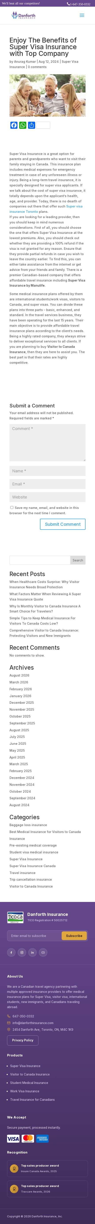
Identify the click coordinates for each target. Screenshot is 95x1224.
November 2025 (22, 709)
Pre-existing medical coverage (33, 845)
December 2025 (22, 702)
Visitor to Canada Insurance (31, 886)
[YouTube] (43, 952)
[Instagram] (22, 952)
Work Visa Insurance (24, 1091)
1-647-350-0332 (78, 4)
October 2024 (20, 791)
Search (78, 560)
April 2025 (17, 757)
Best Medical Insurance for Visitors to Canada (45, 832)
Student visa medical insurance (34, 852)
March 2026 (19, 682)
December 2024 (22, 778)
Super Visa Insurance (26, 859)
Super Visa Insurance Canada (33, 866)
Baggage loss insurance (28, 825)
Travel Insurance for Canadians (32, 1099)
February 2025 (21, 771)
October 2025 (20, 716)
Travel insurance (23, 873)
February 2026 (21, 689)
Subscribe (74, 936)
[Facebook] (11, 952)
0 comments (37, 67)
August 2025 (19, 730)
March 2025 (19, 764)
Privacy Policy (22, 1040)
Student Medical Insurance (29, 1083)
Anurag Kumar (25, 61)
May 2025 (17, 750)
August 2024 (19, 805)
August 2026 (19, 675)
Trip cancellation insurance (31, 879)
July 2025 (17, 737)
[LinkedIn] (32, 952)
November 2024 (22, 784)
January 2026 (20, 696)
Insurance (17, 839)
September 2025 (22, 723)
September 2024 (22, 798)
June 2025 (18, 743)
